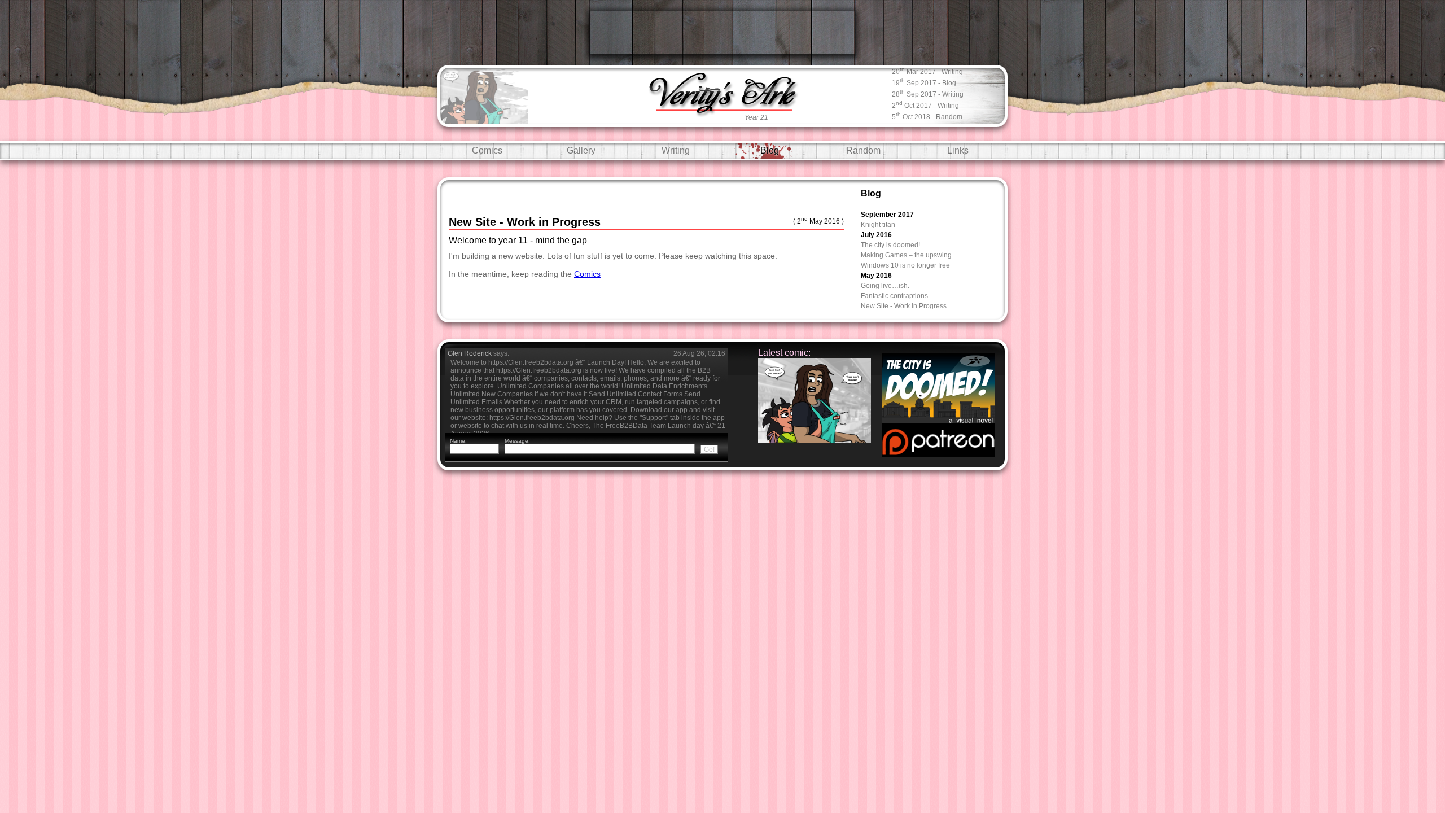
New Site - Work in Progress (904, 306)
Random (863, 150)
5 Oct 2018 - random (927, 116)
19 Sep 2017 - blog (924, 82)
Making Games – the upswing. (907, 255)
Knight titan (878, 225)
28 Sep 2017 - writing (928, 93)
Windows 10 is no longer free (905, 265)
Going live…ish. (885, 286)
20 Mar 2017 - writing (927, 71)
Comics (487, 150)
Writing (676, 150)
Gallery (581, 150)
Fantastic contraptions (894, 296)
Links (958, 150)
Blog (769, 150)
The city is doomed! (890, 245)
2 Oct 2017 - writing (925, 105)
